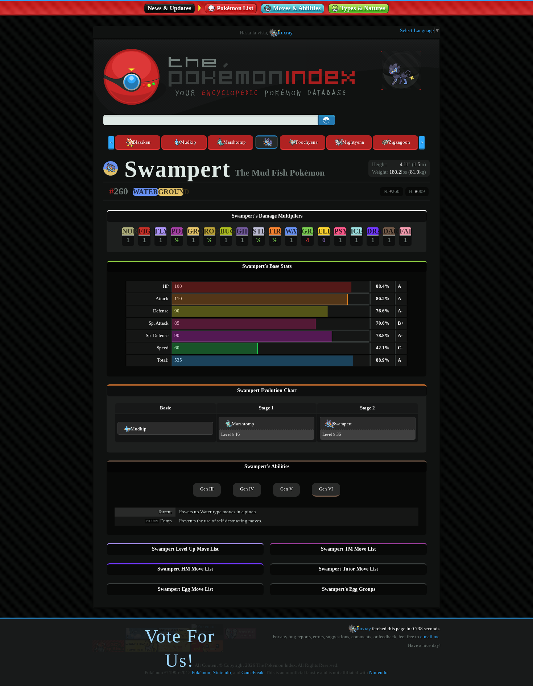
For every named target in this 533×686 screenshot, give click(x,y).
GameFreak (252, 672)
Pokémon (201, 672)
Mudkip (138, 429)
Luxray (285, 32)
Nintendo (221, 672)
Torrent (165, 511)
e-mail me (429, 636)
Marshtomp (243, 423)
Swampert (342, 423)
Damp (166, 520)
